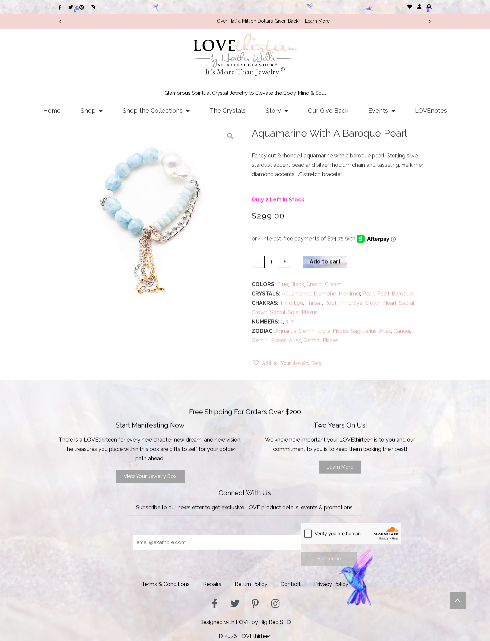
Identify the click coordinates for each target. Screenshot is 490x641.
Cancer (401, 331)
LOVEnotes (431, 110)
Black (297, 284)
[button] (429, 6)
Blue (282, 284)
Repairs (212, 584)
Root (330, 303)
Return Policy (251, 584)
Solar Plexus (303, 312)
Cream (314, 284)
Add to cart (325, 261)
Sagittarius (364, 331)
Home (52, 110)
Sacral (406, 303)
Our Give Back (328, 110)
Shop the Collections (153, 110)
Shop (88, 110)
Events (378, 110)
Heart (390, 303)
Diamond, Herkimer (337, 293)
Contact (291, 584)
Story (273, 110)
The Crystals (228, 110)
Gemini (307, 331)
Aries (385, 331)
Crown (373, 303)
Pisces (340, 331)
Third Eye (291, 303)
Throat (313, 303)
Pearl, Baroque (395, 293)
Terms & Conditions (166, 584)
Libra (324, 331)
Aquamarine (296, 293)
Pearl (368, 293)
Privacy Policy (331, 584)
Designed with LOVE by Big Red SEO (245, 622)
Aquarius (285, 331)
